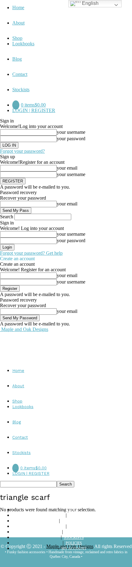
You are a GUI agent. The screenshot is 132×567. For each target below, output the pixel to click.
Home (18, 7)
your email (67, 168)
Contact (19, 74)
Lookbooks (23, 43)
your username (71, 132)
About (18, 22)
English (90, 3)
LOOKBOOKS (73, 521)
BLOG (74, 526)
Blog (17, 59)
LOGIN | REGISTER (33, 110)
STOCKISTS (74, 537)
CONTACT (73, 532)
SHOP (74, 515)
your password (71, 138)
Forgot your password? (22, 151)
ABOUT (72, 510)
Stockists (20, 89)
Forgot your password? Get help (31, 253)
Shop (17, 38)
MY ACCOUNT (73, 548)
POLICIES (74, 543)
